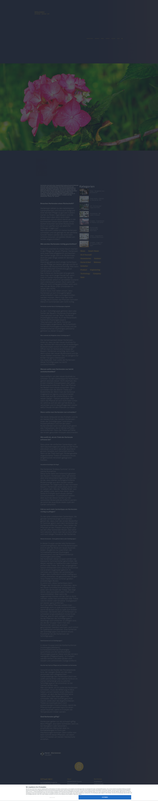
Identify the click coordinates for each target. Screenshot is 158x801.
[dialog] (79, 793)
